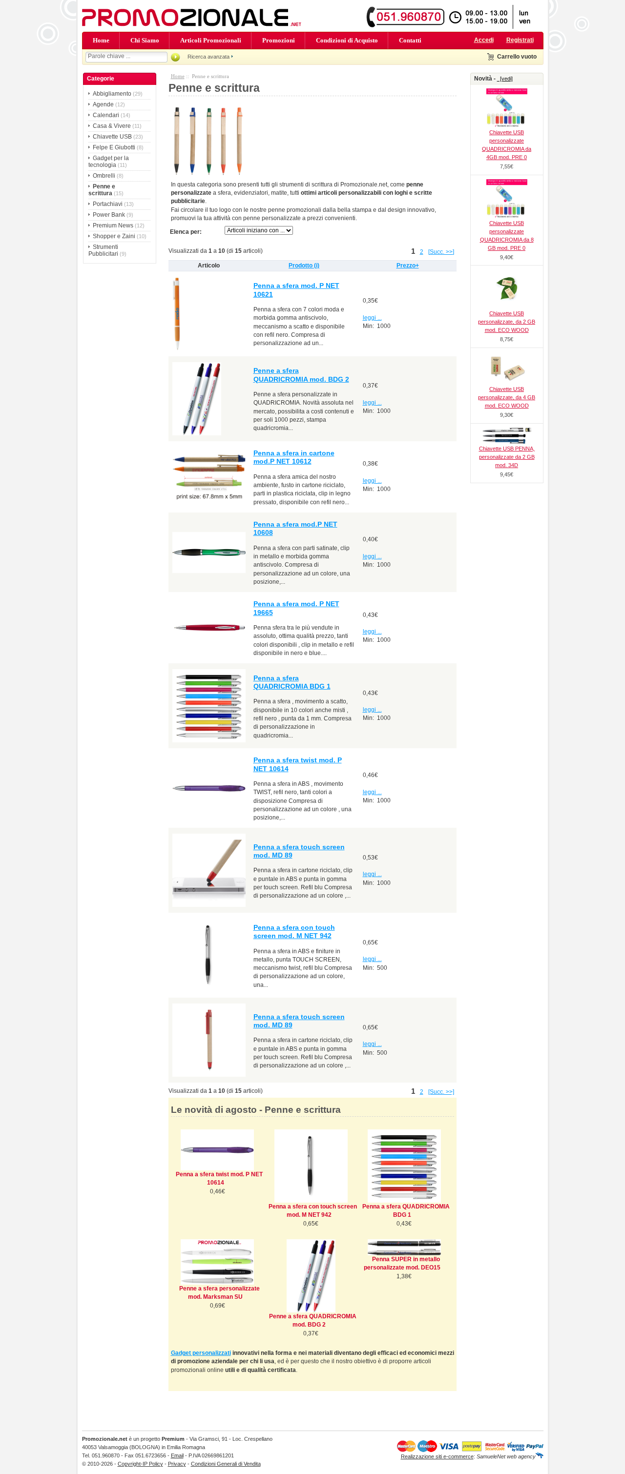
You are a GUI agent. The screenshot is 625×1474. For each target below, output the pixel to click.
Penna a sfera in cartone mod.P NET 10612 (293, 457)
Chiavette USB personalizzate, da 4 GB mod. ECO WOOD (506, 397)
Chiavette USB (112, 136)
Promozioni (278, 40)
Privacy (177, 1464)
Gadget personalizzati (201, 1353)
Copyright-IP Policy (140, 1464)
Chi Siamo (144, 40)
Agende (103, 104)
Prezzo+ (407, 265)
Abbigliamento (112, 93)
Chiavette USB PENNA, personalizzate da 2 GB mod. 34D (507, 457)
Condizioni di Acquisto (347, 40)
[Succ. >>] (441, 252)
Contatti (410, 40)
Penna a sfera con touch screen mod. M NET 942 (294, 931)
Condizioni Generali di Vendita (226, 1464)
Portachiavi (108, 204)
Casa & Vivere (112, 126)
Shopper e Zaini (114, 236)
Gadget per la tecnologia (108, 161)
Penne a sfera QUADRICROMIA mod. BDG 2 (301, 375)
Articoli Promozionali (210, 40)
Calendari (106, 115)
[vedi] (505, 79)
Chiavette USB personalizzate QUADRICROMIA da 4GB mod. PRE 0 (506, 144)
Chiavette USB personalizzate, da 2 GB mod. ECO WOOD (506, 321)
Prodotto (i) (304, 265)
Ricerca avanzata (208, 57)
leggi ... (372, 318)
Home (101, 40)
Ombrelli (104, 175)
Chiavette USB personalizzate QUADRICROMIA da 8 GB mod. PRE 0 (507, 235)
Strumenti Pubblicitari (103, 250)
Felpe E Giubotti (114, 147)
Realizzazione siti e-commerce (437, 1456)
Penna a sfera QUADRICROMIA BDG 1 (292, 682)
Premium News (113, 225)
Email (177, 1455)
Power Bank (109, 214)
